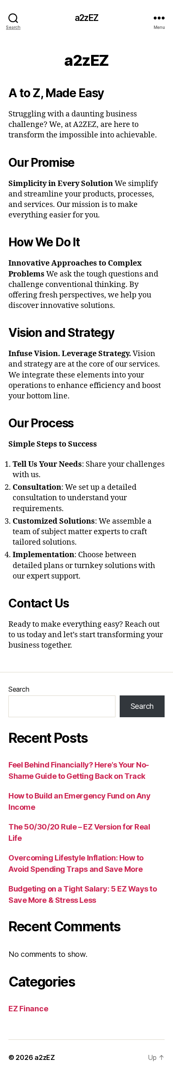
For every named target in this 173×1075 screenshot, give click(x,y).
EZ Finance (28, 1008)
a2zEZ (86, 17)
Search (18, 689)
